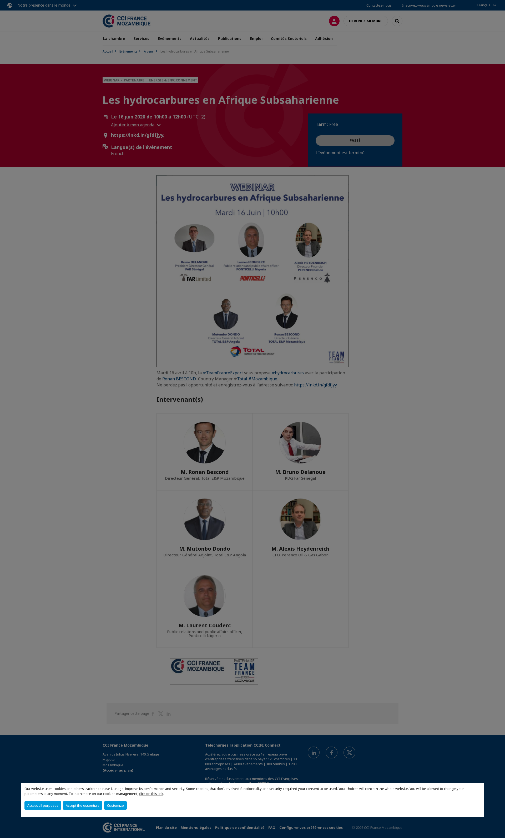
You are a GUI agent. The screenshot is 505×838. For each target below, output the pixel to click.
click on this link (151, 793)
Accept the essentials (82, 805)
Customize (115, 805)
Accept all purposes (42, 805)
